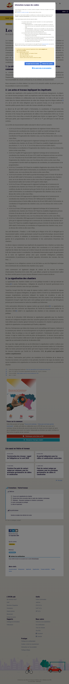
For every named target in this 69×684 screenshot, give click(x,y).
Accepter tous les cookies (32, 63)
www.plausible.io (45, 44)
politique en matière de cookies (23, 12)
